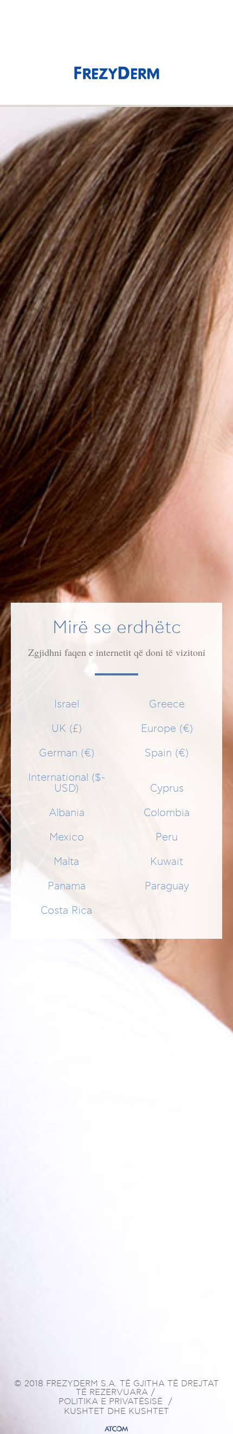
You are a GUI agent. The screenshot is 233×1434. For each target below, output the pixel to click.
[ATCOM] (116, 1429)
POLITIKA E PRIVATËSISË (111, 1402)
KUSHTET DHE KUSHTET (116, 1411)
